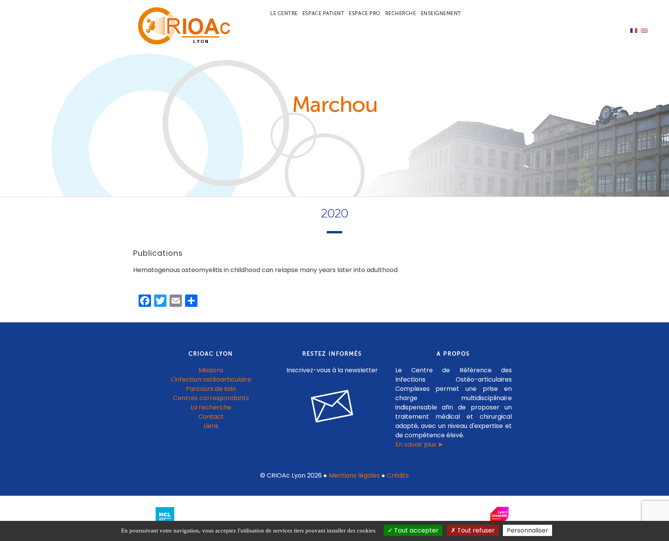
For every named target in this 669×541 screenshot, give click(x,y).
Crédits (398, 475)
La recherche (210, 407)
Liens (211, 425)
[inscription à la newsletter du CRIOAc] (332, 428)
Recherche (400, 13)
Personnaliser (527, 530)
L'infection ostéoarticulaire (211, 379)
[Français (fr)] (633, 30)
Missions (211, 370)
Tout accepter (416, 530)
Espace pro (364, 13)
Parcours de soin (211, 388)
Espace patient (323, 13)
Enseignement (441, 13)
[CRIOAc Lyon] (182, 43)
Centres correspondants (211, 398)
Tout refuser (475, 530)
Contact (211, 416)
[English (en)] (644, 30)
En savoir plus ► (419, 444)
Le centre (284, 13)
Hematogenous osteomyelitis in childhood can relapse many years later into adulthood (265, 269)
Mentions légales (354, 475)
